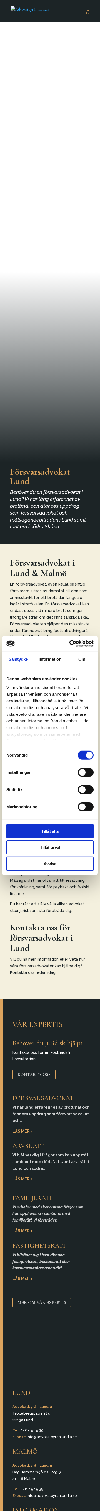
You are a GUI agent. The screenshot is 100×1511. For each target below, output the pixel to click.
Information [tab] (50, 659)
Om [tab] (81, 659)
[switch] (86, 772)
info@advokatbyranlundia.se (52, 1437)
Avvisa (50, 863)
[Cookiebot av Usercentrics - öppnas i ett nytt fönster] (71, 643)
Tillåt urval (50, 847)
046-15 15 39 (32, 1430)
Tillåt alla (50, 831)
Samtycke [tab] (18, 659)
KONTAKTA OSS (34, 1074)
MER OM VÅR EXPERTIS (42, 1302)
